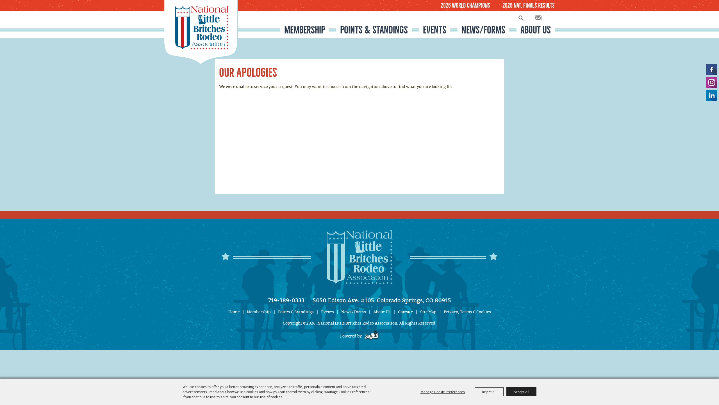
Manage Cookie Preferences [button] (442, 392)
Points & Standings (374, 30)
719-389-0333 (286, 300)
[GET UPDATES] (538, 18)
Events (434, 30)
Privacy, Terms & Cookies (467, 312)
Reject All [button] (489, 392)
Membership (304, 30)
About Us (535, 30)
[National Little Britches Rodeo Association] (201, 32)
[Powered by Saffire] (371, 336)
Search (521, 18)
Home (234, 312)
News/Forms (483, 30)
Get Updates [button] (538, 18)
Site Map (428, 312)
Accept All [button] (521, 392)
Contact (405, 312)
